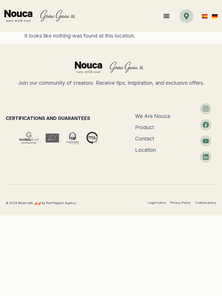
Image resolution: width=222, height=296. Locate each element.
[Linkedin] (206, 157)
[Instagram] (206, 109)
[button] (166, 16)
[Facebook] (206, 125)
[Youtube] (206, 141)
